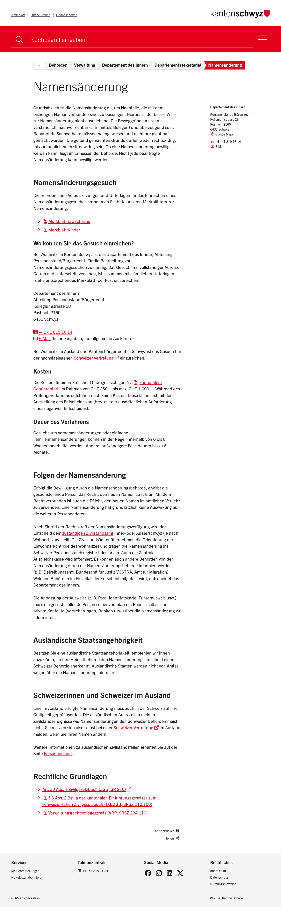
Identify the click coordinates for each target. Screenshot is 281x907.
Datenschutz (219, 877)
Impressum (218, 871)
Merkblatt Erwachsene (69, 221)
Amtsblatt (18, 15)
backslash (33, 898)
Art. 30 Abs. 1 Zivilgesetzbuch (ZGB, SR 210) (84, 789)
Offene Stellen (40, 15)
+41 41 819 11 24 (95, 871)
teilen (170, 838)
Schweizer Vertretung (94, 357)
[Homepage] (240, 13)
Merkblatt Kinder (64, 229)
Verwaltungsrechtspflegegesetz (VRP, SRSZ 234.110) (98, 812)
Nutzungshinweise (223, 884)
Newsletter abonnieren (27, 877)
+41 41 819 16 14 (55, 331)
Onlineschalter (66, 15)
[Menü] (262, 39)
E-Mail (45, 338)
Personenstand (58, 753)
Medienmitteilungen (25, 871)
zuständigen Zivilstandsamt (87, 533)
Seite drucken (165, 831)
